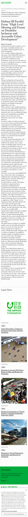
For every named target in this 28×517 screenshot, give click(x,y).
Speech (3, 10)
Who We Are (9, 8)
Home (2, 8)
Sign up (3, 480)
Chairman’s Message (19, 8)
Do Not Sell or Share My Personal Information (14, 514)
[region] (14, 502)
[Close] (26, 490)
